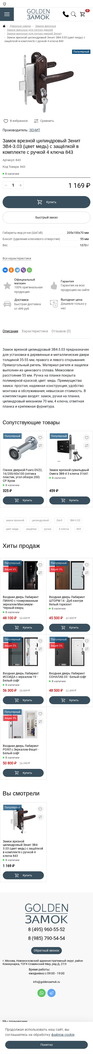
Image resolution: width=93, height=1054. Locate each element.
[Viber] (23, 270)
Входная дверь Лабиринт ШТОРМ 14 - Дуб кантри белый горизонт (67, 600)
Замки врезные (45, 26)
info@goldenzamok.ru (46, 981)
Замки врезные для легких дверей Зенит (34, 33)
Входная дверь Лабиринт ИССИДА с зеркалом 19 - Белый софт (21, 677)
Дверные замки (20, 26)
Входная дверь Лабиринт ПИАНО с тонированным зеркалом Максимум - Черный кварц (21, 602)
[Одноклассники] (11, 270)
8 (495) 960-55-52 (46, 929)
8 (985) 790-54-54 (46, 938)
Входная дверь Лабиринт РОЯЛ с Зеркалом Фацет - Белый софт (21, 749)
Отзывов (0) (61, 331)
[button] (21, 832)
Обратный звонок (46, 950)
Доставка (21, 300)
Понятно (46, 1044)
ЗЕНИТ (34, 130)
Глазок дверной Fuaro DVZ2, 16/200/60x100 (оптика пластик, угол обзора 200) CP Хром (22, 475)
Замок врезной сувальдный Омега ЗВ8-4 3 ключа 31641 (69, 471)
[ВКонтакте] (5, 270)
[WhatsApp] (29, 270)
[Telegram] (17, 270)
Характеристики (35, 331)
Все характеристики (17, 258)
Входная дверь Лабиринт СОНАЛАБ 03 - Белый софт (67, 675)
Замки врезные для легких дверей (30, 29)
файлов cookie (62, 1035)
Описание (10, 331)
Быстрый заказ (46, 217)
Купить (51, 202)
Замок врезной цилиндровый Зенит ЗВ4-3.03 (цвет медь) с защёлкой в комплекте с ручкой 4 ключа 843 (23, 849)
